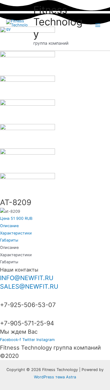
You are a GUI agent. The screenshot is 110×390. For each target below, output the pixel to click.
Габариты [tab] (9, 262)
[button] (16, 218)
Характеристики (16, 233)
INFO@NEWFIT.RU (26, 278)
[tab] (55, 226)
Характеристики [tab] (16, 255)
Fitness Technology (57, 22)
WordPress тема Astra (55, 377)
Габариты (9, 240)
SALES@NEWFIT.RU (29, 286)
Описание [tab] (9, 247)
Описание (9, 225)
